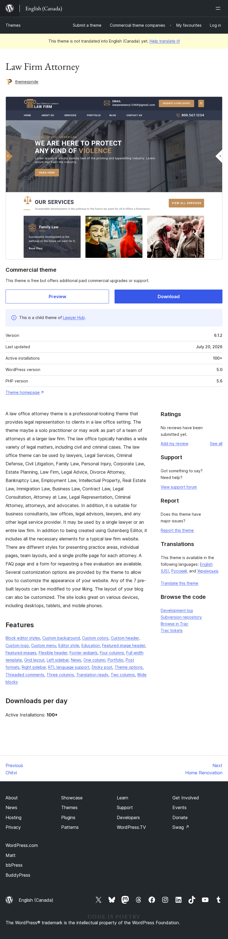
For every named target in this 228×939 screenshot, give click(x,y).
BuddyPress (18, 875)
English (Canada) (36, 900)
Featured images (21, 652)
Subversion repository (181, 617)
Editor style (68, 645)
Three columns (60, 674)
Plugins (68, 817)
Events (179, 807)
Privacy (13, 827)
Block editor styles (23, 638)
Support (125, 807)
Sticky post (101, 667)
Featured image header (123, 645)
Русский (179, 571)
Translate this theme (179, 583)
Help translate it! (165, 41)
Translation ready (92, 674)
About (12, 797)
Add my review (174, 443)
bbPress (14, 865)
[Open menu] (219, 8)
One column (94, 660)
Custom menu (43, 645)
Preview (57, 296)
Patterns (70, 827)
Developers (128, 817)
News (76, 660)
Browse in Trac (174, 623)
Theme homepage (23, 392)
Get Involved (185, 797)
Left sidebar (58, 660)
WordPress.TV (131, 827)
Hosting (13, 817)
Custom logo (17, 645)
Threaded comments (25, 674)
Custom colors (95, 638)
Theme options (129, 667)
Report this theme (177, 530)
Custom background (61, 638)
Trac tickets (172, 630)
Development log (177, 610)
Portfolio (115, 660)
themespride (26, 81)
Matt (11, 855)
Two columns (123, 674)
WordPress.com (22, 845)
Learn (122, 797)
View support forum (179, 487)
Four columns (112, 652)
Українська (207, 571)
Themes (13, 25)
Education (90, 645)
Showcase (72, 797)
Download (169, 296)
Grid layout (34, 660)
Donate (180, 817)
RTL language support (68, 667)
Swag (180, 827)
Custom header (125, 638)
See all (216, 443)
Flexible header (53, 652)
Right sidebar (34, 667)
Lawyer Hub (74, 317)
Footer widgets (84, 652)
